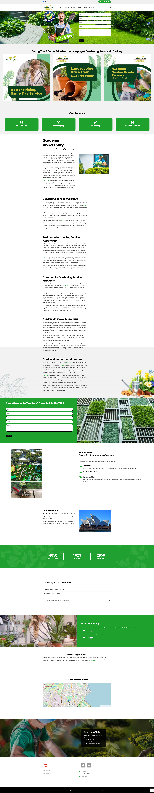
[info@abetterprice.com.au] (84, 743)
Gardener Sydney (46, 773)
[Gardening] (95, 122)
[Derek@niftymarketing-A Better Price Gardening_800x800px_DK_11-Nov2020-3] (26, 77)
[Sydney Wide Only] (84, 739)
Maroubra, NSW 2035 (67, 285)
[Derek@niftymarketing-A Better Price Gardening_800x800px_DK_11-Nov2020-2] (77, 77)
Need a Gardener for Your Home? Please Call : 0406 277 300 (35, 403)
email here (92, 660)
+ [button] (44, 684)
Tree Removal (21, 126)
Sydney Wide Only (90, 739)
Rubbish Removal (132, 126)
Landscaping (58, 126)
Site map (101, 790)
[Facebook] (44, 2)
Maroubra (63, 220)
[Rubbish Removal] (132, 122)
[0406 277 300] (84, 741)
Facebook (61, 268)
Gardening (95, 126)
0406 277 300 (89, 741)
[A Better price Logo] (48, 7)
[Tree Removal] (21, 122)
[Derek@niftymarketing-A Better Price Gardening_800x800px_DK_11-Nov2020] (127, 77)
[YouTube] (89, 765)
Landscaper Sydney (47, 770)
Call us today (82, 348)
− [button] (44, 686)
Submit (81, 40)
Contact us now (80, 227)
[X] (46, 2)
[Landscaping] (58, 122)
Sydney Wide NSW (86, 773)
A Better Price (46, 152)
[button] (110, 7)
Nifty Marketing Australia (76, 790)
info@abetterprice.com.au (92, 743)
